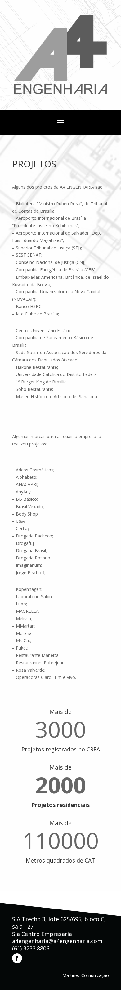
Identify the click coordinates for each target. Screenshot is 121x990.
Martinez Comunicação (85, 975)
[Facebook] (17, 958)
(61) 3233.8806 (30, 948)
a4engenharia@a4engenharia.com (57, 941)
